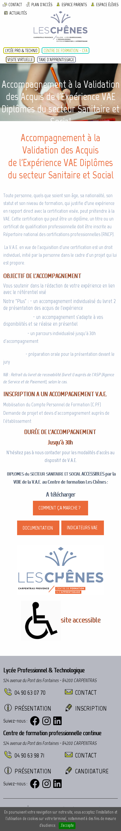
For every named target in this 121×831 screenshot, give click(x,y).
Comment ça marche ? (60, 508)
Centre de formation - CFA (65, 50)
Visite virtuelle (20, 59)
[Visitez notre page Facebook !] (35, 721)
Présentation (33, 708)
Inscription (91, 708)
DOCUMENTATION (38, 528)
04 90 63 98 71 (30, 755)
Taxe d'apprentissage (56, 59)
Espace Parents (74, 4)
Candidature (91, 771)
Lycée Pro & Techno (21, 50)
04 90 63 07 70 (30, 692)
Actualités (18, 12)
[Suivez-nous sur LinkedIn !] (57, 721)
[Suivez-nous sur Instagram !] (46, 721)
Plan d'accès (41, 4)
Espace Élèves (107, 4)
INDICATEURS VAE (82, 527)
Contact (15, 4)
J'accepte (67, 825)
